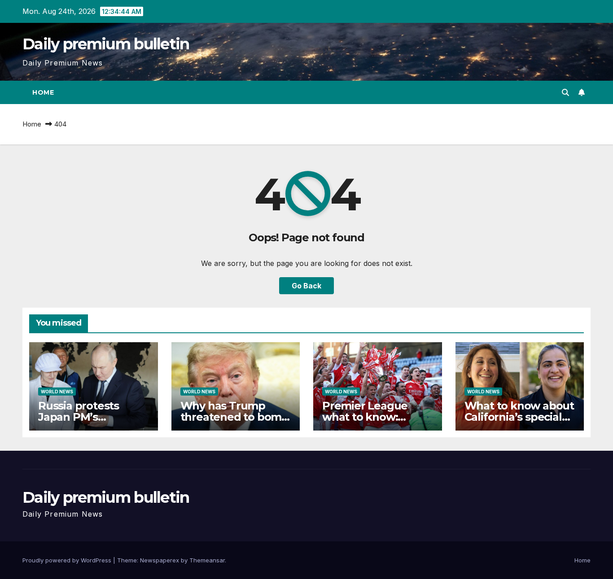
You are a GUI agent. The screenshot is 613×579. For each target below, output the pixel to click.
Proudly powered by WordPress (67, 560)
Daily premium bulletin (105, 44)
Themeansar (207, 560)
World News (57, 391)
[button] (565, 92)
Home (43, 92)
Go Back (306, 285)
